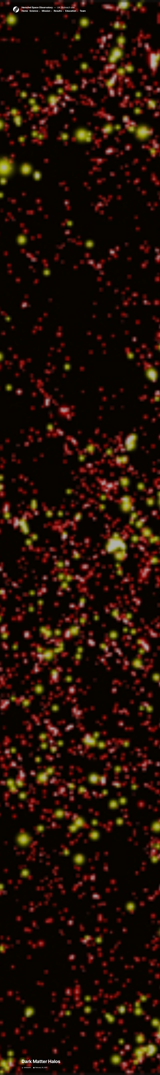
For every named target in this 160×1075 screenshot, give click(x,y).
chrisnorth (27, 1067)
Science (33, 10)
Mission (46, 10)
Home (25, 10)
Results (58, 10)
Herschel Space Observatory (37, 7)
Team (83, 10)
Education (70, 10)
